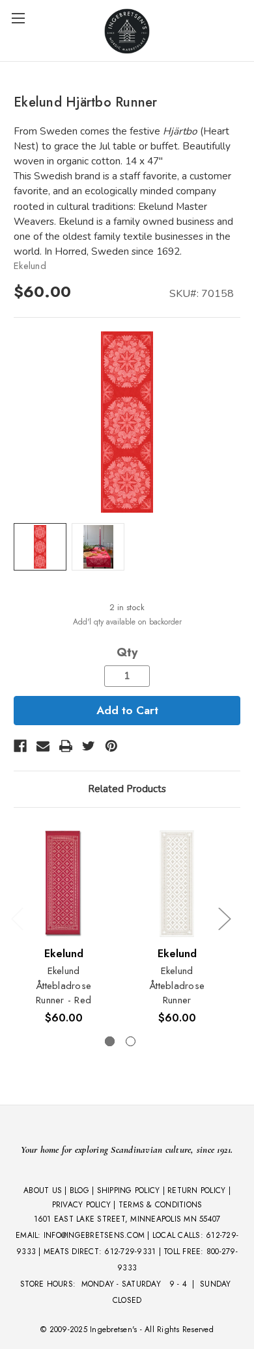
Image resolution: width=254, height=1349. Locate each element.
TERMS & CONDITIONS (161, 1205)
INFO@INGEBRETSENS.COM (94, 1235)
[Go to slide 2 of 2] (130, 1041)
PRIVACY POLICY (81, 1205)
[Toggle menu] (18, 18)
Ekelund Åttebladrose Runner (177, 985)
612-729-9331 (130, 1251)
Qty (127, 652)
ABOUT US (42, 1190)
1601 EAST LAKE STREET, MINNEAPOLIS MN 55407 (127, 1219)
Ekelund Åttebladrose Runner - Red (63, 985)
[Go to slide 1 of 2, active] (110, 1041)
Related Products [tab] (127, 788)
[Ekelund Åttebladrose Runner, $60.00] (177, 884)
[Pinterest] (111, 746)
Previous (17, 918)
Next (224, 918)
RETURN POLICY (196, 1190)
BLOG (79, 1190)
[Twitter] (88, 746)
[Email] (42, 746)
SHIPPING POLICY (128, 1190)
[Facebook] (20, 746)
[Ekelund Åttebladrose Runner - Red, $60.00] (63, 884)
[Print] (65, 746)
